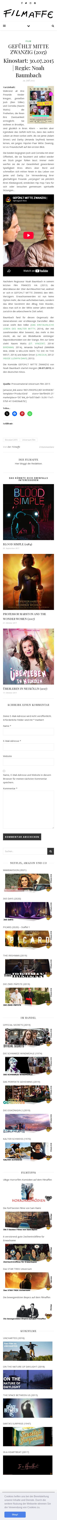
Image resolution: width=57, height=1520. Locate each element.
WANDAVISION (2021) (14, 870)
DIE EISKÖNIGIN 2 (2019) (16, 1110)
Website (7, 756)
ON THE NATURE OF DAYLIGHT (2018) (24, 1366)
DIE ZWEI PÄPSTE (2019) (16, 984)
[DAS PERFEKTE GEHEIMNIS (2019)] (27, 1094)
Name (7, 725)
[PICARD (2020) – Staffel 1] (27, 940)
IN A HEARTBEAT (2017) (16, 1452)
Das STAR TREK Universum (17, 1268)
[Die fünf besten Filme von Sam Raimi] (27, 1221)
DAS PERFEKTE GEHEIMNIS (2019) (21, 1081)
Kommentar (10, 788)
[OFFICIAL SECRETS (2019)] (27, 1037)
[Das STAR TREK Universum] (27, 1281)
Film (28, 41)
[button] (41, 1507)
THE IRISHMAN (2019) (15, 955)
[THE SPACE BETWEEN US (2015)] (27, 1408)
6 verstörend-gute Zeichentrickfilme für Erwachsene (23, 1238)
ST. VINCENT (37, 343)
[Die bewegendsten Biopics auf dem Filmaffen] (27, 1310)
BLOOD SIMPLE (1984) (17, 544)
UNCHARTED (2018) (14, 1338)
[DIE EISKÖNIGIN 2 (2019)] (27, 1123)
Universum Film (28, 440)
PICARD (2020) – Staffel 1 (16, 927)
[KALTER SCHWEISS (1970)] (27, 1152)
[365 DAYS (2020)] (27, 911)
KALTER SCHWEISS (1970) (17, 1138)
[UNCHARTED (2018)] (27, 1351)
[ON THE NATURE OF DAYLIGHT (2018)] (27, 1379)
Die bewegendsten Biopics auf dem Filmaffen (26, 1297)
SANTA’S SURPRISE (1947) (17, 1423)
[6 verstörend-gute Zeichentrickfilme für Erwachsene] (27, 1253)
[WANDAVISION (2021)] (27, 883)
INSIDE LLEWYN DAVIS (15, 358)
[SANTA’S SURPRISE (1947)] (27, 1436)
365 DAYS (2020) (12, 898)
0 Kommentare (46, 446)
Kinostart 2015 (11, 440)
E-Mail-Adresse (12, 740)
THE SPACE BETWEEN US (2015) (20, 1395)
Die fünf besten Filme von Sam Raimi (22, 1208)
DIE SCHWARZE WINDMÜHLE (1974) (22, 1053)
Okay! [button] (15, 1514)
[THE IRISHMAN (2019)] (27, 968)
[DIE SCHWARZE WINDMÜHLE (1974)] (27, 1066)
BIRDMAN (8, 347)
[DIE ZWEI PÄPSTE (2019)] (27, 997)
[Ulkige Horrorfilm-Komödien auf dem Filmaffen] (27, 1192)
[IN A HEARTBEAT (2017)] (27, 1465)
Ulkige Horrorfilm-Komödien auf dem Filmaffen (27, 1179)
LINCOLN (41, 354)
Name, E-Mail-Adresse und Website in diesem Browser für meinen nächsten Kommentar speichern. (27, 778)
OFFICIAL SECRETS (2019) (17, 1024)
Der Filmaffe (14, 446)
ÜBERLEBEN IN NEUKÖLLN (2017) (25, 688)
